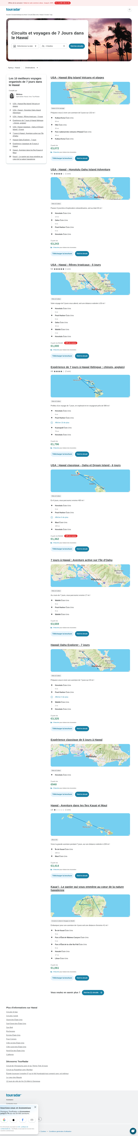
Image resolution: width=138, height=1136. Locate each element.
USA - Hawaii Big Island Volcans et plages (26, 105)
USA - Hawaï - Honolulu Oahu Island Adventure (27, 111)
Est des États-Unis (13, 1035)
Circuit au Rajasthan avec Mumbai (19, 1070)
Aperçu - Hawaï (14, 68)
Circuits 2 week (12, 1016)
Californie (10, 1054)
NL (39, 1119)
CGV (19, 1127)
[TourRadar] (13, 9)
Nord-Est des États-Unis (15, 1051)
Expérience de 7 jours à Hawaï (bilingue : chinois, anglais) (28, 122)
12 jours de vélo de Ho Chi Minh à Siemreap (23, 1081)
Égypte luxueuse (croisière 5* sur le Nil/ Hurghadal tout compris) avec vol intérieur (37, 1074)
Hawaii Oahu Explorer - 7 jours (24, 140)
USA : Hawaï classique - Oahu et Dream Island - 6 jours (28, 128)
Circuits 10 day (12, 1012)
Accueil (8, 14)
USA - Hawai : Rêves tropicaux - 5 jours (28, 117)
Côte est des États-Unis (15, 1043)
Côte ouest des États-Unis (16, 1047)
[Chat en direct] (133, 1131)
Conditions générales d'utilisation (60, 1131)
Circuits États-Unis (33, 14)
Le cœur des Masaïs (14, 1077)
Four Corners (11, 1039)
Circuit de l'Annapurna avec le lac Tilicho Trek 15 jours (27, 1066)
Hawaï (41, 14)
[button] (91, 152)
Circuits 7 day (48, 14)
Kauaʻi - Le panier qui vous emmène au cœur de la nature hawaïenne (28, 158)
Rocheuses (10, 1031)
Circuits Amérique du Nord (19, 14)
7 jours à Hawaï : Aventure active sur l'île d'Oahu (28, 134)
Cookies (43, 1131)
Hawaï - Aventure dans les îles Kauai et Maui (28, 151)
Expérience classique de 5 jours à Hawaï (26, 145)
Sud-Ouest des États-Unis (16, 1024)
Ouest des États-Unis (14, 1020)
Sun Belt (9, 1027)
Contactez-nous (11, 1103)
